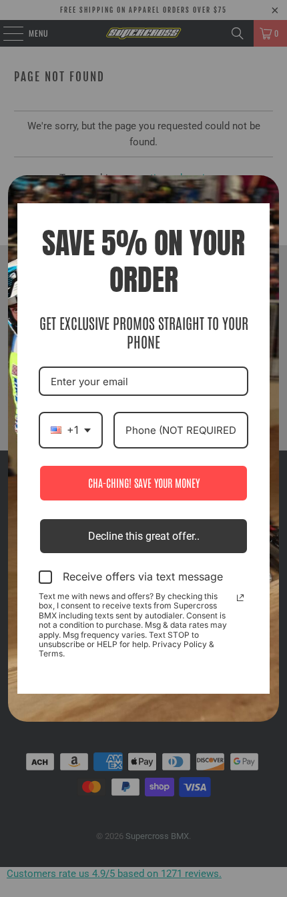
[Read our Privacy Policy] (240, 598)
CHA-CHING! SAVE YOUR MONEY (144, 482)
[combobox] (71, 430)
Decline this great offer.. (144, 536)
